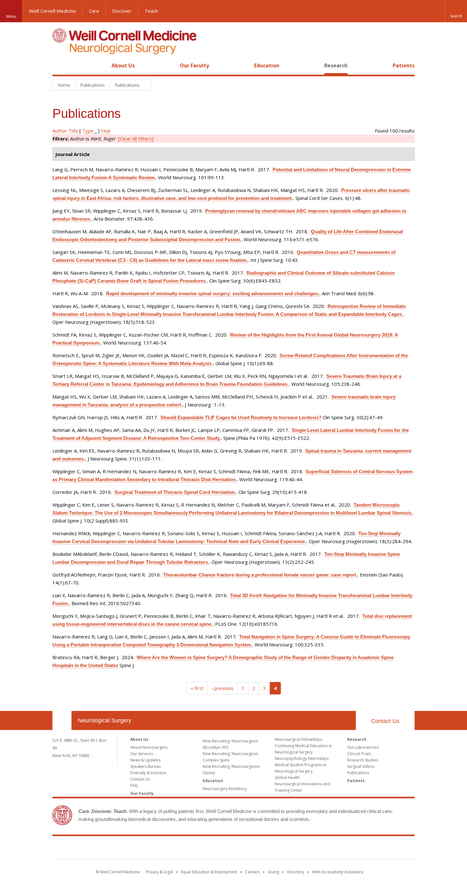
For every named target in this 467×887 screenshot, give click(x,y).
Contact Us (385, 721)
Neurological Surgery (104, 720)
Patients (404, 65)
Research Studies (362, 760)
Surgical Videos (361, 766)
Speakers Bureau (145, 766)
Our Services (141, 753)
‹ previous (223, 688)
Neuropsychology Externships (301, 758)
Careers (252, 872)
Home (59, 65)
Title (73, 130)
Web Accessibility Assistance (337, 872)
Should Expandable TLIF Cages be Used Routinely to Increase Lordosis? (240, 417)
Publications (358, 772)
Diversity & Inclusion (148, 772)
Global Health (287, 777)
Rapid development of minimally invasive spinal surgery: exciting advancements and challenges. (212, 293)
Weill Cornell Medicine (52, 11)
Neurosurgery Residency (225, 788)
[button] (456, 11)
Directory (295, 872)
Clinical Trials (359, 753)
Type (88, 130)
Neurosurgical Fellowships (298, 739)
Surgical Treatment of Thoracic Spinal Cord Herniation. (175, 492)
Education (266, 65)
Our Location (61, 720)
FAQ (134, 785)
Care (94, 11)
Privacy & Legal (159, 872)
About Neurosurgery (148, 747)
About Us (123, 65)
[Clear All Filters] (135, 138)
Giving (273, 872)
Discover (122, 11)
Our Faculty (194, 65)
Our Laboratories (363, 747)
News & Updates (145, 760)
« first (197, 688)
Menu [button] (11, 16)
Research (336, 65)
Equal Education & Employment (209, 872)
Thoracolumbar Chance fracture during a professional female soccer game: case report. (260, 574)
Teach (151, 11)
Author (59, 130)
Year (106, 130)
